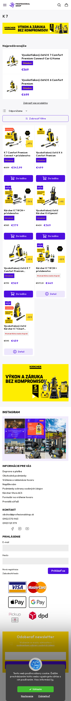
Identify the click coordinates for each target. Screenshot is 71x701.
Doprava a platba (12, 471)
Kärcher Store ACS (12, 492)
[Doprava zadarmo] (50, 138)
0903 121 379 (9, 523)
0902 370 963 (10, 518)
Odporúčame (15, 110)
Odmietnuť (44, 696)
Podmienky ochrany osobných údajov (22, 488)
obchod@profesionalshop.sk (18, 514)
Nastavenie (27, 696)
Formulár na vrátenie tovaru (17, 497)
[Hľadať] (59, 5)
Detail (53, 294)
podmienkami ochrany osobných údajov (35, 645)
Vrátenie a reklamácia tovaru (18, 479)
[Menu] (4, 5)
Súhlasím (37, 689)
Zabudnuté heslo (10, 573)
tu (52, 679)
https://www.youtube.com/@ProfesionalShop (27, 528)
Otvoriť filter (35, 118)
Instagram (19, 528)
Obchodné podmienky (14, 475)
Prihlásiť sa (58, 570)
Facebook (12, 528)
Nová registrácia (10, 569)
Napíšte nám (9, 484)
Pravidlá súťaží (10, 501)
